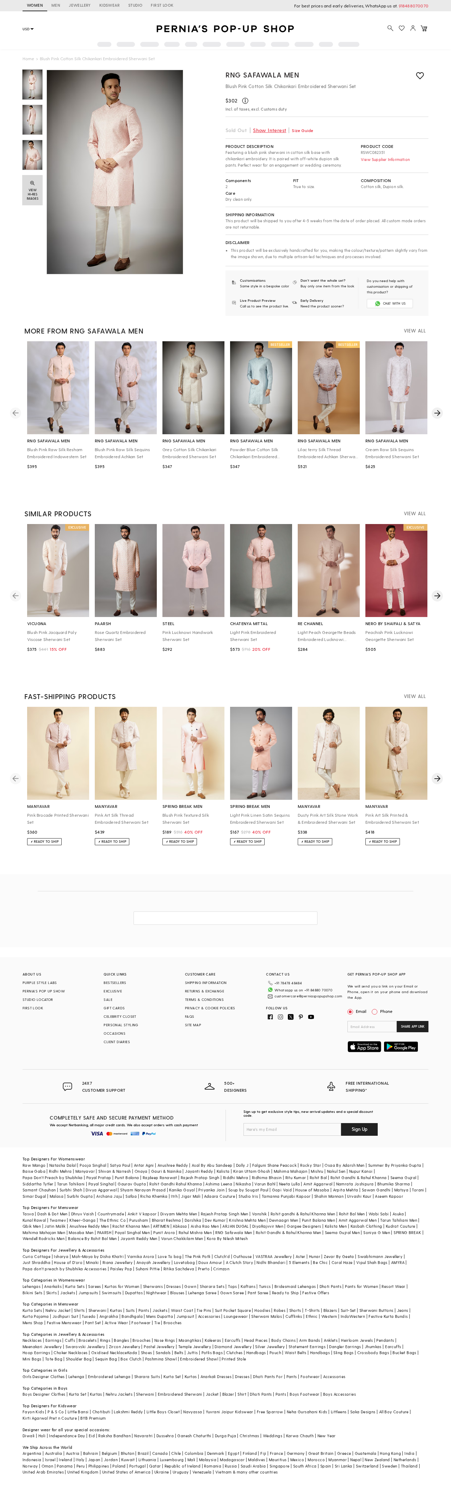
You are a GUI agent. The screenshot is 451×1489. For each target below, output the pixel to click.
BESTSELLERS (115, 982)
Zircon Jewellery (124, 1346)
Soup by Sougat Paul (248, 1190)
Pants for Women (361, 1286)
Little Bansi (78, 1411)
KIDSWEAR (109, 5)
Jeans (402, 1310)
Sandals (163, 1352)
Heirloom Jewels (357, 1340)
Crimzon (221, 1268)
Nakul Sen (336, 1171)
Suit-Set (348, 1310)
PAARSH (104, 1232)
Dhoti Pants (330, 1286)
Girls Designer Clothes (44, 1376)
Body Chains (283, 1340)
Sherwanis (153, 1286)
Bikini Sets (32, 1292)
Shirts (79, 1310)
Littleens (339, 1411)
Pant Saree (258, 1292)
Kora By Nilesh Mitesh (227, 1238)
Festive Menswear (64, 1322)
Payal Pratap (98, 1177)
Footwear (140, 1322)
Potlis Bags (212, 1352)
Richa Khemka (153, 1196)
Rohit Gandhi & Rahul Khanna (358, 1177)
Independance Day (67, 1435)
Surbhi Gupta (80, 1196)
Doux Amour (210, 1262)
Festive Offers (315, 1292)
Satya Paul (120, 1165)
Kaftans (248, 1286)
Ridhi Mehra (60, 1171)
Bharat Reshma (166, 1220)
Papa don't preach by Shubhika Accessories (64, 1268)
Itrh (174, 1196)
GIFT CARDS (114, 1008)
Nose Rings (164, 1340)
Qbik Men (32, 1226)
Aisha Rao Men (205, 1226)
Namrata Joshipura (355, 1184)
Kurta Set (172, 1376)
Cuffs (70, 1340)
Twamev (58, 1220)
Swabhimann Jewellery (380, 1256)
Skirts (51, 1292)
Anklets (331, 1340)
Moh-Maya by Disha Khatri (98, 1256)
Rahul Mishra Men (195, 1232)
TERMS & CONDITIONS (204, 999)
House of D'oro (68, 1262)
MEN (55, 5)
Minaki (92, 1262)
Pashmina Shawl (161, 1359)
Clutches (234, 1352)
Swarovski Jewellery (85, 1346)
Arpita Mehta (345, 1190)
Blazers (330, 1310)
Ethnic (311, 1316)
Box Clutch (131, 1359)
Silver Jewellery (270, 1346)
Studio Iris (248, 1196)
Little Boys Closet (163, 1411)
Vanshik (259, 1213)
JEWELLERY (80, 5)
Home (28, 58)
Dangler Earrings (345, 1346)
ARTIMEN (161, 1226)
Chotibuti (101, 1411)
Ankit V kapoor (142, 1213)
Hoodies (262, 1310)
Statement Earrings (307, 1346)
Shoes (146, 1352)
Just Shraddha (36, 1262)
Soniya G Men (376, 1232)
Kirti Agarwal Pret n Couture (50, 1418)
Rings (105, 1340)
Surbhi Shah (71, 1190)
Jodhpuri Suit (65, 1316)
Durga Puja (225, 1435)
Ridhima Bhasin (267, 1177)
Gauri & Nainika (166, 1171)
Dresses (173, 1286)
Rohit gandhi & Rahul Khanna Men (303, 1213)
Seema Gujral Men (342, 1232)
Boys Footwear (304, 1394)
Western (329, 1316)
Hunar (314, 1256)
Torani (418, 1190)
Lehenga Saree (202, 1292)
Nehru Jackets (119, 1394)
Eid (92, 1435)
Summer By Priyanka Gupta (394, 1165)
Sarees (94, 1286)
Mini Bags (32, 1359)
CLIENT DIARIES (117, 1042)
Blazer (228, 1394)
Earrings (53, 1340)
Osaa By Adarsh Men (344, 1165)
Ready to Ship (285, 1292)
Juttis (192, 1352)
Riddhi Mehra (235, 1177)
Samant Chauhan (39, 1190)
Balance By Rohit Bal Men (92, 1238)
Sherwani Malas (266, 1316)
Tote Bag (53, 1359)
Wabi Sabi (379, 1213)
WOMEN (35, 5)
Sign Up (359, 1129)
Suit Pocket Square (233, 1310)
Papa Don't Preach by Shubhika (53, 1177)
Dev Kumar (215, 1220)
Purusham (138, 1220)
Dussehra (165, 1435)
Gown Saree (232, 1292)
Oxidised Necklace (109, 1352)
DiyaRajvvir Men (267, 1226)
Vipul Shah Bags (372, 1262)
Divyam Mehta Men (178, 1213)
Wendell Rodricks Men (43, 1238)
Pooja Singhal (93, 1165)
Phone (386, 1011)
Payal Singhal (101, 1184)
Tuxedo (88, 1316)
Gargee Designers (304, 1226)
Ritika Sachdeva (178, 1268)
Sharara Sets (212, 1286)
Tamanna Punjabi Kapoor (286, 1196)
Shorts (295, 1310)
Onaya (141, 1171)
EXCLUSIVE (113, 991)
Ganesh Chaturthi (194, 1435)
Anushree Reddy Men (89, 1226)
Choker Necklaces (70, 1352)
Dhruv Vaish (82, 1213)
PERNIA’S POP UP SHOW (44, 991)
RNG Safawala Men (262, 74)
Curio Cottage (36, 1256)
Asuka (398, 1213)
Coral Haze (342, 1262)
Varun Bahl (264, 1184)
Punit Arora (164, 1232)
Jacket (212, 1394)
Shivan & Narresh (114, 1171)
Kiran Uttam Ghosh (251, 1171)
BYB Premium (93, 1418)
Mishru (317, 1171)
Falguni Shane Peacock (274, 1165)
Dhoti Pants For (268, 1376)
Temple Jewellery (194, 1346)
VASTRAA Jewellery (273, 1256)
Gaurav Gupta (132, 1184)
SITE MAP (193, 1025)
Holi (42, 1435)
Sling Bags (343, 1352)
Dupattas (134, 1292)
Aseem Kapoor (389, 1196)
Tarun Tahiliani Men (398, 1220)
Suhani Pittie (148, 1268)
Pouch (275, 1352)
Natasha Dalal (62, 1165)
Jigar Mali (190, 1196)
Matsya (401, 1190)
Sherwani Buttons (376, 1310)
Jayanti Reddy (199, 1171)
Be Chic (320, 1262)
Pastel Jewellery (159, 1346)
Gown (190, 1286)
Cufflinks (293, 1316)
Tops (232, 1286)
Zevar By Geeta (339, 1256)
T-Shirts (312, 1310)
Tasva (28, 1213)
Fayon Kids (33, 1411)
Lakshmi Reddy (128, 1411)
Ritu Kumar (295, 1177)
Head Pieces (255, 1340)
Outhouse (242, 1256)
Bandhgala (132, 1316)
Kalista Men (336, 1226)
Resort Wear (393, 1286)
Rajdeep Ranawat (160, 1177)
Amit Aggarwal (317, 1184)
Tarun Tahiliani (71, 1184)
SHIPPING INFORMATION (206, 982)
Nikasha (243, 1184)
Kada (132, 1352)
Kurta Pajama (36, 1316)
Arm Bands (309, 1340)
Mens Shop (33, 1322)
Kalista (223, 1171)
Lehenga (76, 1376)
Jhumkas (373, 1346)
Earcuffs (233, 1340)
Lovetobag (184, 1262)
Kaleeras (213, 1340)
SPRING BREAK (407, 1232)
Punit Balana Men (318, 1220)
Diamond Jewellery (233, 1346)
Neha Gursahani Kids (307, 1411)
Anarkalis (53, 1286)
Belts (179, 1352)
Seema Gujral (403, 1177)
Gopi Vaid (282, 1190)
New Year (326, 1435)
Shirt (241, 1394)
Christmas (249, 1435)
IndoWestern (353, 1316)
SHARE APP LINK (413, 1026)
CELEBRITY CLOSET (120, 1016)
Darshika (193, 1220)
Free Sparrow (270, 1411)
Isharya (61, 1256)
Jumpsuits (88, 1292)
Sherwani (97, 1310)
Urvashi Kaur (359, 1196)
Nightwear (156, 1292)
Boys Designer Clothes (44, 1394)
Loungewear (236, 1316)
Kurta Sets (75, 1286)
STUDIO (135, 5)
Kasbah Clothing (366, 1226)
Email (361, 1011)
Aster (300, 1256)
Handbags (256, 1352)
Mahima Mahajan (291, 1171)
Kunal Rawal (34, 1220)
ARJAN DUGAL (235, 1226)
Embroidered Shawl (199, 1359)
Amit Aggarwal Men (358, 1220)
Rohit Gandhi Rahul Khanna (175, 1184)
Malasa (56, 1196)
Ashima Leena (218, 1184)
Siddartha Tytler (38, 1184)
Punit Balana (127, 1177)
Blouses (177, 1292)
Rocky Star (310, 1165)
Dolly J (242, 1165)
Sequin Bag (106, 1359)
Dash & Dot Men (52, 1213)
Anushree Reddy (172, 1165)
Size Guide (302, 130)
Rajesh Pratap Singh (200, 1177)
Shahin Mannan (329, 1196)
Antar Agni (144, 1165)
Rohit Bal (318, 1177)
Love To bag (169, 1256)
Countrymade (111, 1213)
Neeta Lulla (289, 1184)
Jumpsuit (185, 1316)
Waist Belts (295, 1352)
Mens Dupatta (159, 1316)
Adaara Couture (219, 1196)
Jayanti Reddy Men (139, 1238)
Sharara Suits (147, 1376)
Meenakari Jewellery (42, 1346)
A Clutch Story (239, 1262)
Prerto (204, 1268)
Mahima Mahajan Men (44, 1232)
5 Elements (299, 1262)
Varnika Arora (140, 1256)
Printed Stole (234, 1359)
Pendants (385, 1340)
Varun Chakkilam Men (182, 1238)
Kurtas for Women (122, 1286)
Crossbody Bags (373, 1352)
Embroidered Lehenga (109, 1376)
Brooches (172, 1322)
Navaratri (143, 1435)
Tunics (265, 1286)
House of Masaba (312, 1190)
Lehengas (32, 1286)
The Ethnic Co (112, 1220)
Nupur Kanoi (360, 1171)
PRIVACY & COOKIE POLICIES (210, 1008)
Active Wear (116, 1322)
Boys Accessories (339, 1394)
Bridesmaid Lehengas (295, 1286)
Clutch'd (222, 1256)
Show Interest (269, 130)
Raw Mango (34, 1165)
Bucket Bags (404, 1352)
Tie (157, 1322)
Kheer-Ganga (82, 1220)
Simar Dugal (34, 1196)
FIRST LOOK (162, 5)
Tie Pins (204, 1310)
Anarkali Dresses (215, 1376)
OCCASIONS (114, 1033)
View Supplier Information (385, 159)
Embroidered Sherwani (180, 1394)
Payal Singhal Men (132, 1232)
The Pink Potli (198, 1256)
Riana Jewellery (118, 1262)
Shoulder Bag (79, 1359)
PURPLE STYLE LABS (40, 982)
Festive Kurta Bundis (388, 1316)
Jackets (67, 1292)
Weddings (272, 1435)
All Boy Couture (394, 1411)
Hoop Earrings (36, 1352)
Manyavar (85, 1171)
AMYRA (397, 1262)
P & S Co (56, 1411)
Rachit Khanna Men (130, 1226)
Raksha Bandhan (114, 1435)
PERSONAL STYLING (121, 1025)
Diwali (29, 1435)
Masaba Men (81, 1232)
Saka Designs (363, 1411)
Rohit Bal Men (352, 1213)
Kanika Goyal (182, 1190)
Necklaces (32, 1340)
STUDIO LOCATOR (38, 999)
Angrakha (108, 1316)
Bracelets (88, 1340)
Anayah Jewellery (153, 1262)
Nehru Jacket (57, 1310)
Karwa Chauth (300, 1435)
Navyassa (192, 1411)
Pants (143, 1310)
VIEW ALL (415, 330)
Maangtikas (190, 1340)
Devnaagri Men (283, 1220)
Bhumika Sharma (393, 1184)
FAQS (189, 1016)
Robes (279, 1310)
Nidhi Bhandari (271, 1262)
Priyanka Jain (211, 1190)
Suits (130, 1310)
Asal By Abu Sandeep (212, 1165)
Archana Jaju (109, 1196)
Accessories (209, 1316)
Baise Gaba (34, 1171)
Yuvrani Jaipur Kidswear (229, 1411)
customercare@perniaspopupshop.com (308, 996)
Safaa (131, 1196)
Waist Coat (182, 1310)
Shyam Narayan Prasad (143, 1190)
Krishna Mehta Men (247, 1220)
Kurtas (116, 1310)
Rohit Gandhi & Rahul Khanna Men (288, 1232)
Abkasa (180, 1226)
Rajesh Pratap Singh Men (224, 1213)
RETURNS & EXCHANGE (204, 991)
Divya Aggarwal (101, 1190)
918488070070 (413, 5)
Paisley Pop (121, 1268)
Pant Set (93, 1322)
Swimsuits (112, 1292)
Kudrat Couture (400, 1226)
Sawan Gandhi (376, 1190)
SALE (108, 999)
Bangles (121, 1340)
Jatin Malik (55, 1226)
